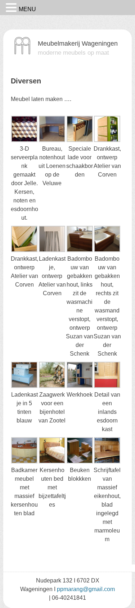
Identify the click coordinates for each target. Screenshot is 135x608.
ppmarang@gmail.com (86, 589)
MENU (27, 9)
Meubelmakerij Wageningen (78, 43)
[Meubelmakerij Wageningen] (22, 53)
